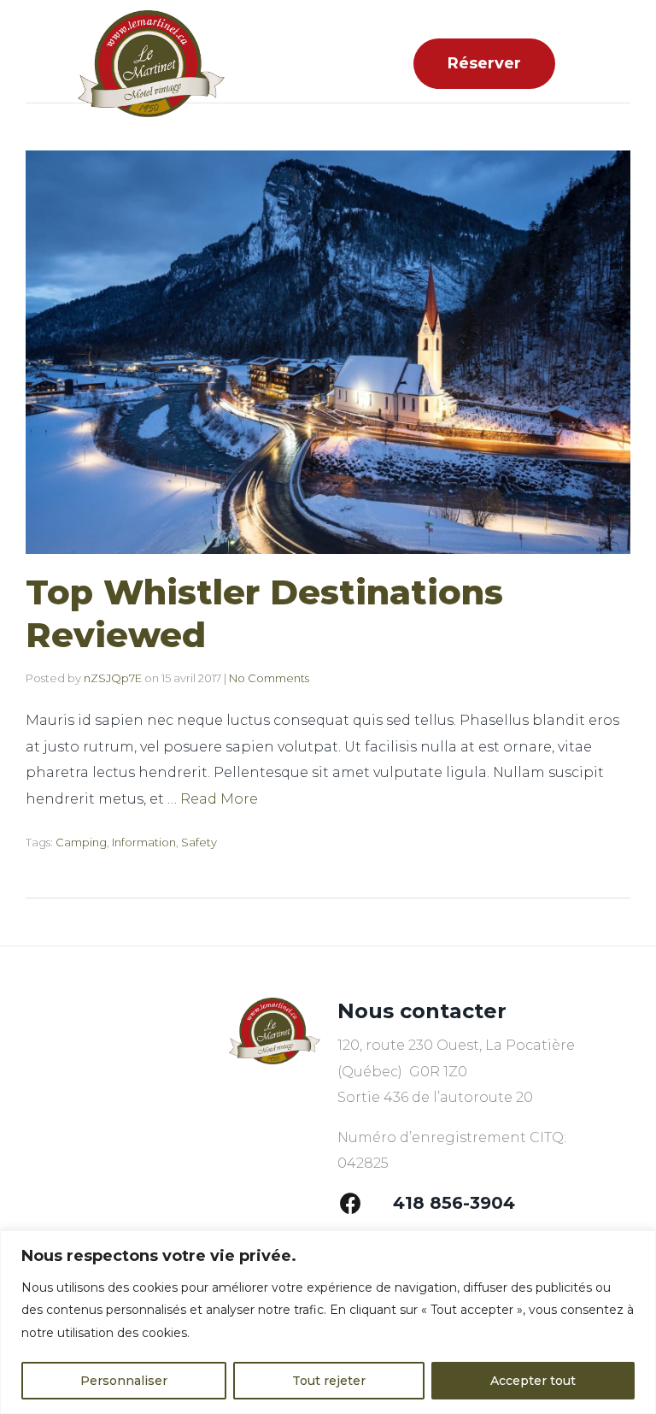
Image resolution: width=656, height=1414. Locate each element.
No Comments (269, 678)
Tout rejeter (329, 1380)
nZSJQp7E (113, 678)
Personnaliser (123, 1380)
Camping (81, 842)
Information (144, 842)
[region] (328, 1322)
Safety (199, 842)
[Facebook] (350, 1203)
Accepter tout (533, 1380)
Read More (219, 799)
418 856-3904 (454, 1203)
